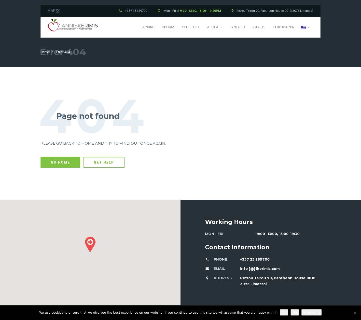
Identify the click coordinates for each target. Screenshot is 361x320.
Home (45, 52)
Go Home (60, 162)
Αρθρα (212, 27)
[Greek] (305, 27)
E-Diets (259, 27)
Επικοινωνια (283, 27)
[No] (354, 312)
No (294, 312)
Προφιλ (168, 27)
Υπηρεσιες (191, 27)
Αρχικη (148, 27)
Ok (284, 312)
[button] (90, 244)
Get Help (104, 162)
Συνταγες (237, 27)
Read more (311, 312)
